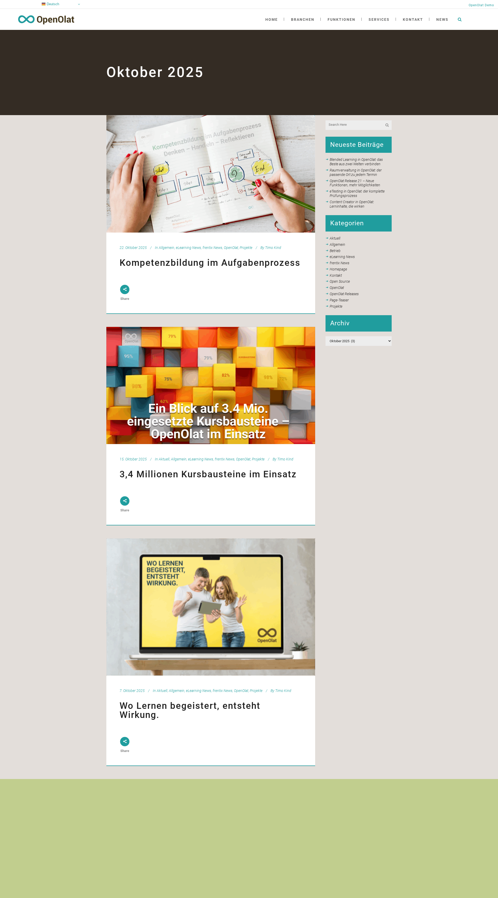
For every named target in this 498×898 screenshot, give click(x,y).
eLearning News (188, 248)
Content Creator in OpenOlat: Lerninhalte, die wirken (352, 204)
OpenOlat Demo (481, 5)
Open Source (340, 281)
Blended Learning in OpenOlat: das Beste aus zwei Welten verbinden (356, 161)
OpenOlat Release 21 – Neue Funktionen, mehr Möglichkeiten (355, 183)
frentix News (212, 248)
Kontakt (336, 275)
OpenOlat (231, 248)
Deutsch (52, 4)
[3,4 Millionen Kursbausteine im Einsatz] (210, 385)
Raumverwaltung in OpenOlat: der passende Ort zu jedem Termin (356, 172)
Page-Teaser (339, 300)
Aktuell (164, 459)
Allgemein (166, 248)
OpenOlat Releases (344, 294)
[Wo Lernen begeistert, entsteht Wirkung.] (210, 607)
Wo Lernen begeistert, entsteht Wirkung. (190, 710)
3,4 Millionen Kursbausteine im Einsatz (208, 474)
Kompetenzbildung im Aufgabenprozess (210, 262)
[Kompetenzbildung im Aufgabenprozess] (210, 174)
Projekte (246, 248)
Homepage (338, 269)
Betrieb (335, 251)
